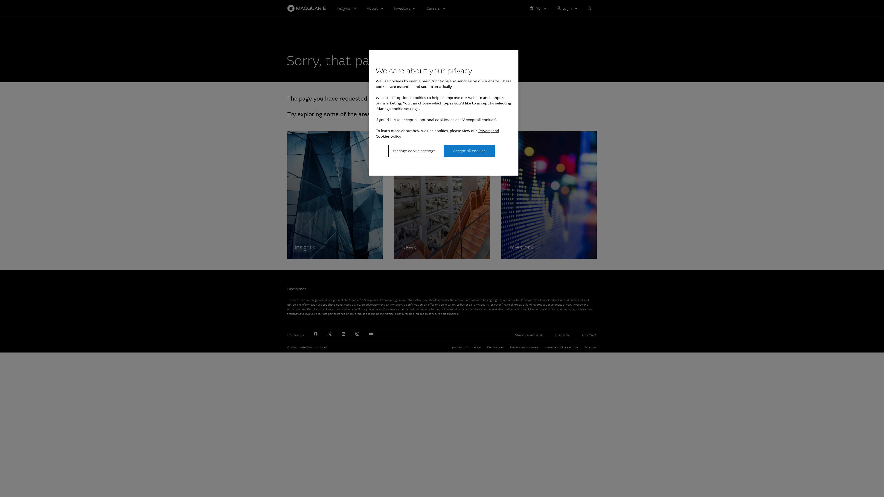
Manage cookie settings (414, 150)
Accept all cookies (469, 150)
